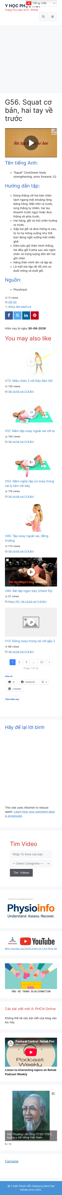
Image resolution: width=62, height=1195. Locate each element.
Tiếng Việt (38, 3)
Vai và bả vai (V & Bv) (21, 391)
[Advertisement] (31, 57)
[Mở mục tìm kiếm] (43, 17)
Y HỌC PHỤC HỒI (22, 5)
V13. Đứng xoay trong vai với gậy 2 (30, 641)
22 (41, 662)
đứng (11, 306)
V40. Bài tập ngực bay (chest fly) (29, 591)
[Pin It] (35, 315)
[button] (53, 1093)
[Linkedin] (26, 315)
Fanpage (12, 1161)
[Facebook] (9, 315)
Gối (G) (12, 302)
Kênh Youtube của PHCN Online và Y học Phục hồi (31, 948)
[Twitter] (17, 315)
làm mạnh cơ (23, 306)
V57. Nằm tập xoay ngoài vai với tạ (30, 431)
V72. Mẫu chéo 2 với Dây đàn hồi (28, 381)
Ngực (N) (14, 601)
